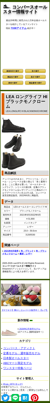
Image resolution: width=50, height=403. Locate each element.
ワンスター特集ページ (17, 368)
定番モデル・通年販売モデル (21, 353)
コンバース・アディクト (19, 348)
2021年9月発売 (11, 251)
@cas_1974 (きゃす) (13, 384)
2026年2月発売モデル (29, 329)
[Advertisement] (25, 49)
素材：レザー (25, 254)
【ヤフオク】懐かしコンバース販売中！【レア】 (24, 310)
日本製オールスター (16, 358)
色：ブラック (27, 251)
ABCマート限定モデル (17, 363)
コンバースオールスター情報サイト (25, 9)
